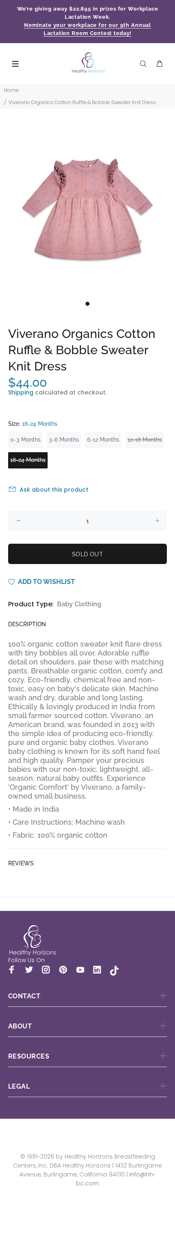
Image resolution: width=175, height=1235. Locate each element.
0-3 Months (25, 439)
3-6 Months (64, 439)
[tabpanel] (87, 209)
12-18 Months (144, 439)
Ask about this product (54, 490)
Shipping (20, 392)
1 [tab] (87, 304)
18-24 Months (28, 460)
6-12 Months (103, 439)
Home (11, 90)
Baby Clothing (79, 604)
